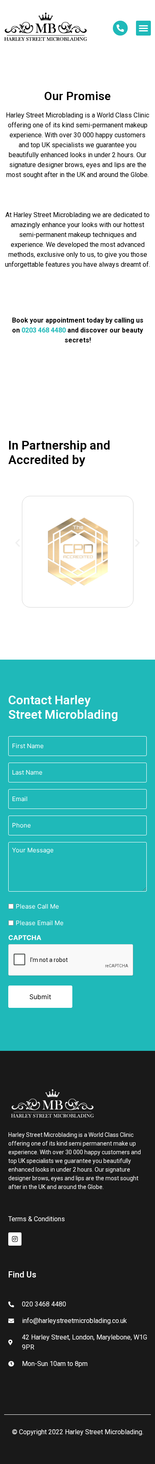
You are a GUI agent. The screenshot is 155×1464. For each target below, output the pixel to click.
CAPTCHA (24, 937)
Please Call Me (37, 906)
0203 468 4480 (43, 330)
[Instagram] (14, 1239)
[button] (143, 28)
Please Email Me (40, 923)
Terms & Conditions (36, 1219)
